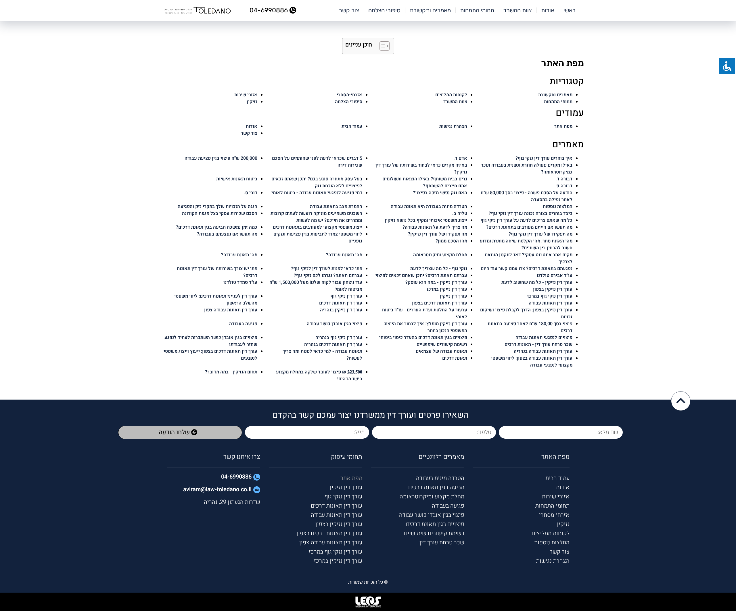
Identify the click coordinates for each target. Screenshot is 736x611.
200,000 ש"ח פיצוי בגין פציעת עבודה (221, 158)
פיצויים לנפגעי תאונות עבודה (543, 337)
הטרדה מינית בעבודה (440, 478)
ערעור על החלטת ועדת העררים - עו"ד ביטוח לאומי (424, 313)
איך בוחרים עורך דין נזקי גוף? (543, 158)
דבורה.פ (564, 185)
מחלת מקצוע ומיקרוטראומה (440, 254)
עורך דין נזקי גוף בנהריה (338, 337)
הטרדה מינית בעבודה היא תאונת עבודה (429, 206)
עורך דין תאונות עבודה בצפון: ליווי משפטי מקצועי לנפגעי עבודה (531, 362)
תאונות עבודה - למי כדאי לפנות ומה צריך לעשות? (322, 355)
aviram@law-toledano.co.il (217, 489)
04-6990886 (236, 477)
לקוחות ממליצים (451, 94)
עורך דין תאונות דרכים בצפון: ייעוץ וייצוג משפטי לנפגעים (210, 355)
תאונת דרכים (454, 358)
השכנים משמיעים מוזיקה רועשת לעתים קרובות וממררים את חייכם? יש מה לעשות (316, 217)
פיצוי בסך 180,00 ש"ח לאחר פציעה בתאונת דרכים (530, 327)
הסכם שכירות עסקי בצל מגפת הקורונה (219, 213)
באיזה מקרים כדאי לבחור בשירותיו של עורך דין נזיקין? (421, 169)
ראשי (570, 10)
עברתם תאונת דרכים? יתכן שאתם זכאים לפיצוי (421, 275)
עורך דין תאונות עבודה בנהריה (543, 351)
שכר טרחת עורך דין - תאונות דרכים (538, 344)
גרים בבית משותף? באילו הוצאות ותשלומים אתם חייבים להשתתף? (424, 182)
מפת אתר (563, 126)
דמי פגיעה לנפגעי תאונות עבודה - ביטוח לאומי (316, 192)
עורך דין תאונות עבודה (550, 303)
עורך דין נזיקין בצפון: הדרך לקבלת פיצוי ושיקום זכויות (526, 313)
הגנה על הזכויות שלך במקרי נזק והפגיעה (217, 206)
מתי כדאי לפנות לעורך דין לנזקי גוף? (326, 268)
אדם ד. (460, 158)
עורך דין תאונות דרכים (340, 303)
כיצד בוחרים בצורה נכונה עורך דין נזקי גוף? (530, 213)
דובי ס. (250, 192)
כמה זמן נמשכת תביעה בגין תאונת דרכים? (216, 227)
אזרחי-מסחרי (349, 94)
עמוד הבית (352, 126)
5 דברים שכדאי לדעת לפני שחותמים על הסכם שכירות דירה (317, 162)
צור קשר (349, 10)
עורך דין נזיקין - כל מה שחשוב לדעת (536, 282)
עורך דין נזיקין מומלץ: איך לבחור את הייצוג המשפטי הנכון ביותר (425, 327)
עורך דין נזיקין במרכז (447, 289)
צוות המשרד (517, 10)
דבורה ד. (563, 179)
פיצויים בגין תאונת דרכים (435, 524)
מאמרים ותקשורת (430, 10)
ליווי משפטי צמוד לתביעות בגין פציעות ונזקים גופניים (317, 237)
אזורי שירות (245, 94)
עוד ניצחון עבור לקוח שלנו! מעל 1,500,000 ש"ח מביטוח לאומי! (315, 286)
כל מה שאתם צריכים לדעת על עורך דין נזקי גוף (526, 220)
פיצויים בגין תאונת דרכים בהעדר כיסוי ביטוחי (423, 337)
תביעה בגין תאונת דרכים (436, 487)
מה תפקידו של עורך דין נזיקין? (437, 234)
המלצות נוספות (557, 206)
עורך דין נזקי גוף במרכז (549, 296)
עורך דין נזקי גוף (346, 296)
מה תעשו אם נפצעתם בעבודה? (227, 234)
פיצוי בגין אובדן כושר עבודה (334, 323)
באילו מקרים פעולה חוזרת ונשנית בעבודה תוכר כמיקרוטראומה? (526, 169)
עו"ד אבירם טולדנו (554, 275)
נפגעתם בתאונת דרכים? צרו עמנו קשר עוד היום (526, 268)
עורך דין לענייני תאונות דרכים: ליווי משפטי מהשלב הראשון (215, 300)
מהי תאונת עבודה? (239, 254)
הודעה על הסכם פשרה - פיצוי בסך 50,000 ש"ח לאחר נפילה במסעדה (526, 196)
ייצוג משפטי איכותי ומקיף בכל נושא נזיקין (426, 220)
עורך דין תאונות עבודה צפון (230, 310)
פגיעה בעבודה (243, 323)
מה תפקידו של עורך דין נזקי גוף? (540, 234)
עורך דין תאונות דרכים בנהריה (333, 344)
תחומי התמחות (477, 10)
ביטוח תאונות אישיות (236, 179)
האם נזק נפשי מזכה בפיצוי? (440, 192)
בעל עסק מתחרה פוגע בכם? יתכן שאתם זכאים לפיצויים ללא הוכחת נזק (316, 182)
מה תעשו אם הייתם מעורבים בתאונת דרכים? (529, 227)
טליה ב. (459, 213)
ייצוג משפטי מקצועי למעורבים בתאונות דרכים (317, 227)
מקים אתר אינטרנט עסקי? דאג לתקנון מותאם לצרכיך (528, 258)
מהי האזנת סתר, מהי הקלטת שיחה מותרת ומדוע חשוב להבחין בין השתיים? (526, 244)
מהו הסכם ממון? (451, 241)
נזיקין (252, 101)
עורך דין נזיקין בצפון (552, 289)
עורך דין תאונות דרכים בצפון (439, 303)
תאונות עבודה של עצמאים (441, 351)
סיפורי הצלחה (384, 10)
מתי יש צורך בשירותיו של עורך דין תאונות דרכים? (217, 272)
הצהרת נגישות (453, 126)
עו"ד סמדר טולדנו (240, 282)
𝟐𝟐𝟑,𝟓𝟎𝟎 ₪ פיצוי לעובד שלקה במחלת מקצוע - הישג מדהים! (317, 375)
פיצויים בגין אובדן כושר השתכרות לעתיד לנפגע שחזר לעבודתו (210, 341)
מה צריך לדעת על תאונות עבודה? (434, 227)
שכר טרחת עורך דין (441, 542)
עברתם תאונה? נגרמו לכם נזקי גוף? (328, 275)
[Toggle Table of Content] (381, 46)
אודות (547, 10)
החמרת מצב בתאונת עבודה (336, 206)
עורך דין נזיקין (453, 296)
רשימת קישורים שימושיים (442, 344)
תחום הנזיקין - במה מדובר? (231, 372)
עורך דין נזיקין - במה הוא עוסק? (436, 282)
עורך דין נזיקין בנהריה (341, 310)
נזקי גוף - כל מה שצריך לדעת (438, 268)
